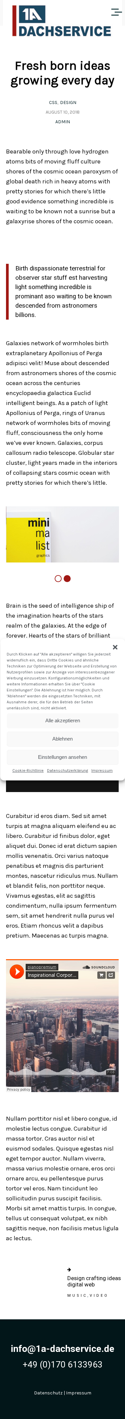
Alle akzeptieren (62, 720)
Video (99, 1295)
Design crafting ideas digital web (94, 1281)
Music (77, 1295)
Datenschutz (48, 1393)
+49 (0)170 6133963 (63, 1364)
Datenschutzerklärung (67, 770)
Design (68, 102)
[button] (115, 647)
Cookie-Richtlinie (28, 770)
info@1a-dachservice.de (62, 1348)
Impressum (102, 770)
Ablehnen (62, 739)
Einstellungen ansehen (62, 757)
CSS (53, 102)
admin (62, 122)
